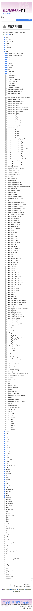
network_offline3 (12, 340)
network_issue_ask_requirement (16, 338)
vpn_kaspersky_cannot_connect (16, 395)
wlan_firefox (11, 419)
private (8, 549)
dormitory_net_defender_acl (15, 161)
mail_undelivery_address (14, 312)
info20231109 (10, 529)
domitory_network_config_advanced (18, 145)
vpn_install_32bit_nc (13, 391)
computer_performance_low (15, 91)
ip (8, 200)
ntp (7, 545)
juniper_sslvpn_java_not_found (16, 208)
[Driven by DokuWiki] (16, 591)
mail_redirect (11, 268)
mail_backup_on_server (14, 216)
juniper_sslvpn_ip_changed (15, 206)
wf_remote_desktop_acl (14, 407)
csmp (7, 507)
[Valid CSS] (27, 589)
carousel (8, 499)
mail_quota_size (12, 264)
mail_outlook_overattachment (16, 258)
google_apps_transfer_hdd (15, 182)
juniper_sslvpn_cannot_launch (16, 202)
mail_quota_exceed (13, 262)
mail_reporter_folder (13, 288)
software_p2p (11, 366)
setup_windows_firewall (14, 360)
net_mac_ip (11, 330)
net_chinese (11, 328)
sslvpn (8, 565)
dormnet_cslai (10, 515)
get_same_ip (11, 177)
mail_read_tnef (12, 266)
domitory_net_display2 (14, 119)
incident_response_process (15, 196)
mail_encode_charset (13, 218)
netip (7, 539)
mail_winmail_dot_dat (14, 318)
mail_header (11, 234)
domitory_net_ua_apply (14, 131)
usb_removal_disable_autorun (16, 376)
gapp (7, 523)
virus (9, 382)
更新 (9, 603)
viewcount (9, 575)
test (7, 573)
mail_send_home (12, 298)
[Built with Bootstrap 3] (5, 589)
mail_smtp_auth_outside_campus (17, 300)
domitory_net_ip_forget (14, 125)
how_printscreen (12, 188)
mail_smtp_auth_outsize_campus (17, 302)
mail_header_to (12, 244)
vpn (9, 383)
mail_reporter (11, 286)
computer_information (14, 87)
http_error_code (12, 192)
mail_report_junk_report (14, 276)
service (8, 561)
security (8, 557)
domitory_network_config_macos (17, 147)
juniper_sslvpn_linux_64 (14, 210)
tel (7, 569)
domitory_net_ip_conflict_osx (16, 123)
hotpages (8, 527)
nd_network (9, 537)
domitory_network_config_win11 (17, 155)
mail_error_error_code (14, 222)
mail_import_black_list (14, 248)
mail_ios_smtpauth (13, 250)
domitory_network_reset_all (15, 157)
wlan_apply (11, 413)
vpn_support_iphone (13, 399)
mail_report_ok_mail (13, 278)
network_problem (11, 543)
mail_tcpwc (11, 306)
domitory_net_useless (14, 137)
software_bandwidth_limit (15, 364)
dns (7, 511)
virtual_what (11, 380)
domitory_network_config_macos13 (18, 149)
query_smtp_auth (12, 350)
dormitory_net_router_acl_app (16, 165)
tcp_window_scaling (13, 370)
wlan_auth (10, 415)
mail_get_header (12, 232)
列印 (13, 603)
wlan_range (11, 423)
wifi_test (10, 411)
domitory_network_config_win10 (17, 153)
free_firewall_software (14, 175)
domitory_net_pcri (13, 127)
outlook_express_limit (14, 346)
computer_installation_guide (15, 89)
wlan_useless (11, 429)
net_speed (10, 332)
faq (7, 517)
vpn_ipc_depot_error (13, 393)
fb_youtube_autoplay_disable (16, 169)
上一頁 (26, 601)
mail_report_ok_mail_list (14, 280)
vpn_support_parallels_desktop (16, 401)
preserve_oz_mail (12, 348)
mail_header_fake (12, 238)
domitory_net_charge (13, 113)
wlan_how (10, 421)
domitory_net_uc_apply (14, 135)
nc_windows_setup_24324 (15, 324)
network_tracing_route (14, 344)
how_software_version (14, 190)
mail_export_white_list (14, 224)
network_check (12, 336)
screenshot (10, 352)
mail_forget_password (14, 228)
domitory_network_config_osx (16, 151)
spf (7, 563)
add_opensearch (12, 75)
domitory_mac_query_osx (15, 103)
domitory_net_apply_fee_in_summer (18, 107)
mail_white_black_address (15, 314)
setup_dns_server (12, 356)
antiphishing (11, 77)
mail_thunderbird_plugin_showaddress (18, 308)
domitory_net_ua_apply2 (14, 133)
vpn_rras (10, 397)
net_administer (12, 326)
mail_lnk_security (12, 252)
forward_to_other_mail (14, 173)
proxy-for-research (11, 553)
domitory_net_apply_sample (15, 111)
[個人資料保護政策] (17, 601)
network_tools (11, 342)
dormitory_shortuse (13, 167)
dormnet (8, 513)
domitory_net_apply (13, 105)
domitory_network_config (15, 141)
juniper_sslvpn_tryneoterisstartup (17, 212)
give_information (12, 178)
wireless (8, 579)
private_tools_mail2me (12, 551)
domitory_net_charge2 (14, 115)
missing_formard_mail (14, 320)
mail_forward (11, 230)
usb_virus (10, 378)
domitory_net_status (13, 129)
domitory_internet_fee (14, 99)
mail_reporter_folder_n (14, 290)
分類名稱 (7, 34)
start (7, 567)
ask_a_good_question (14, 79)
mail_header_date (12, 236)
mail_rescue (11, 294)
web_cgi (10, 403)
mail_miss (10, 254)
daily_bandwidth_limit (14, 93)
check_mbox (11, 83)
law (7, 533)
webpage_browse (12, 405)
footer (7, 519)
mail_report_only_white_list (15, 284)
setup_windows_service (14, 362)
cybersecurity (10, 509)
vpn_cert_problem (13, 387)
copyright (9, 505)
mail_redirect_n (12, 270)
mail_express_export (13, 226)
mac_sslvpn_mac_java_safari (16, 214)
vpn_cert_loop (12, 385)
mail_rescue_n (12, 296)
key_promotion (10, 531)
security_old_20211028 (12, 559)
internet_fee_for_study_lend (15, 198)
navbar (8, 535)
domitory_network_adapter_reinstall (18, 139)
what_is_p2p (11, 409)
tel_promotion (10, 571)
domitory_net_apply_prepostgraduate (18, 109)
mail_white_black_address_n (16, 316)
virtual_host (9, 577)
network (10, 334)
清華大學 (18, 603)
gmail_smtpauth (12, 180)
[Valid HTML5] (20, 589)
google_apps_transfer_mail (15, 184)
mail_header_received (14, 242)
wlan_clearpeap (12, 417)
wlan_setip (10, 427)
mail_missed (11, 256)
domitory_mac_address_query (16, 101)
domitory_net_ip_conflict (15, 121)
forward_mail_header (13, 171)
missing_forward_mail (14, 322)
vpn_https (10, 389)
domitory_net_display (14, 117)
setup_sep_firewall (13, 358)
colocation (9, 501)
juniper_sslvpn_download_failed (17, 204)
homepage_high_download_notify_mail (19, 186)
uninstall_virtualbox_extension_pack (18, 374)
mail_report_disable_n (14, 274)
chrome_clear (11, 85)
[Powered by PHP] (13, 589)
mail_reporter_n (12, 292)
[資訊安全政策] (6, 601)
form (7, 521)
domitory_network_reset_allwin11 (17, 159)
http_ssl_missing (12, 194)
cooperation (9, 503)
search (9, 354)
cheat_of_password (13, 81)
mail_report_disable (13, 272)
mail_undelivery (12, 310)
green (7, 525)
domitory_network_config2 (15, 143)
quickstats (9, 555)
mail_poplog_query (13, 260)
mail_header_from (13, 240)
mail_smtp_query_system (15, 304)
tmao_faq (10, 372)
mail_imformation (12, 246)
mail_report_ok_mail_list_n (15, 282)
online (8, 547)
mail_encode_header (13, 220)
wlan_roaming (11, 425)
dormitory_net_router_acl (15, 163)
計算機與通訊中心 (27, 603)
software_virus (12, 368)
